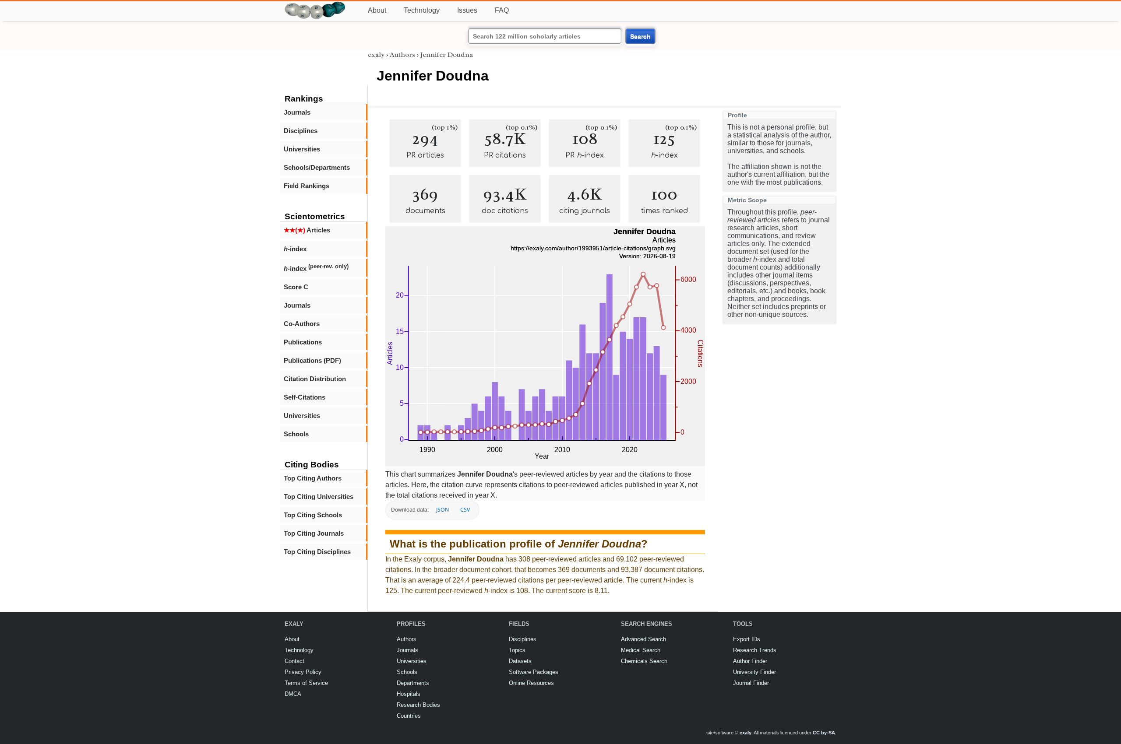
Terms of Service (306, 683)
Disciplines (300, 130)
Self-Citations (304, 397)
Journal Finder (751, 683)
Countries (409, 715)
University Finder (754, 672)
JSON (442, 509)
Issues (467, 10)
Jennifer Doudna (446, 54)
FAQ (502, 10)
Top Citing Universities (318, 496)
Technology (422, 10)
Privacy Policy (303, 672)
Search (640, 36)
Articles (307, 230)
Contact (294, 661)
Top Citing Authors (313, 478)
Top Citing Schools (313, 515)
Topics (517, 650)
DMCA (293, 694)
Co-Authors (302, 323)
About (377, 10)
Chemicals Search (644, 661)
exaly (376, 54)
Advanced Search (643, 639)
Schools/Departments (317, 167)
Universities (302, 149)
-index (295, 249)
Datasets (520, 661)
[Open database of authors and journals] (315, 5)
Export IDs (746, 639)
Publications (303, 342)
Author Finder (750, 661)
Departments (413, 683)
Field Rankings (306, 186)
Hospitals (408, 694)
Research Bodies (418, 705)
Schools (296, 434)
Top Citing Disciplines (317, 551)
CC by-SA (824, 732)
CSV (465, 509)
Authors (402, 54)
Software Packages (533, 672)
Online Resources (531, 683)
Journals (297, 112)
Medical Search (640, 650)
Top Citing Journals (314, 533)
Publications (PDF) (312, 360)
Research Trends (754, 650)
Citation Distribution (315, 379)
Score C (296, 287)
